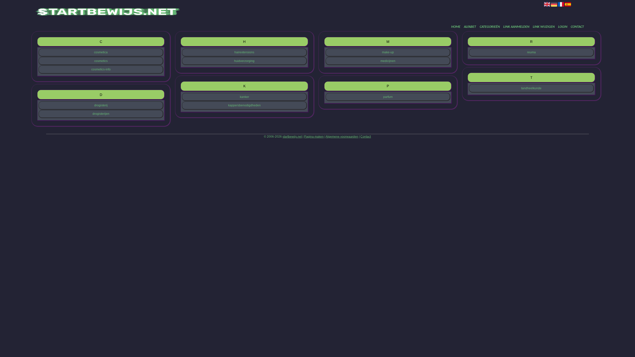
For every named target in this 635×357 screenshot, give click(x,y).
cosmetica (101, 52)
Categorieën (490, 27)
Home (455, 27)
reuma (531, 52)
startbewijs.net (292, 136)
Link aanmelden (516, 27)
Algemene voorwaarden (342, 136)
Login (562, 27)
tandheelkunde (531, 88)
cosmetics (101, 61)
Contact (577, 27)
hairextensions (244, 52)
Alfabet (470, 27)
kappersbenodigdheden (244, 105)
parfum (388, 97)
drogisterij (101, 105)
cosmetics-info (101, 69)
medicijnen (388, 61)
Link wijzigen (544, 27)
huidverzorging (244, 61)
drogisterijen (101, 114)
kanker (244, 97)
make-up (388, 52)
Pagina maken (314, 136)
